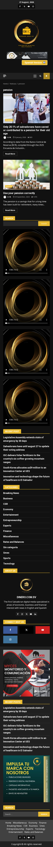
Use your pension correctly (26, 174)
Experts (7, 525)
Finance (9, 186)
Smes (6, 552)
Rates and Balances (13, 542)
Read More (10, 154)
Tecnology (9, 563)
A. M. (9, 137)
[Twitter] (26, 614)
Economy (9, 120)
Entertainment (11, 514)
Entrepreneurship (12, 520)
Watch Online (46, 76)
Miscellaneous (11, 536)
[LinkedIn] (35, 614)
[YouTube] (31, 614)
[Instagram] (22, 614)
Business (8, 498)
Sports (6, 558)
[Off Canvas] (4, 76)
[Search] (40, 76)
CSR (5, 504)
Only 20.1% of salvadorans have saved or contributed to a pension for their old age (26, 108)
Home (8, 822)
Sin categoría (10, 547)
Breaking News (11, 493)
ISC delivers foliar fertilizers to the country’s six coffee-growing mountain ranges (23, 459)
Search (9, 218)
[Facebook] (18, 614)
